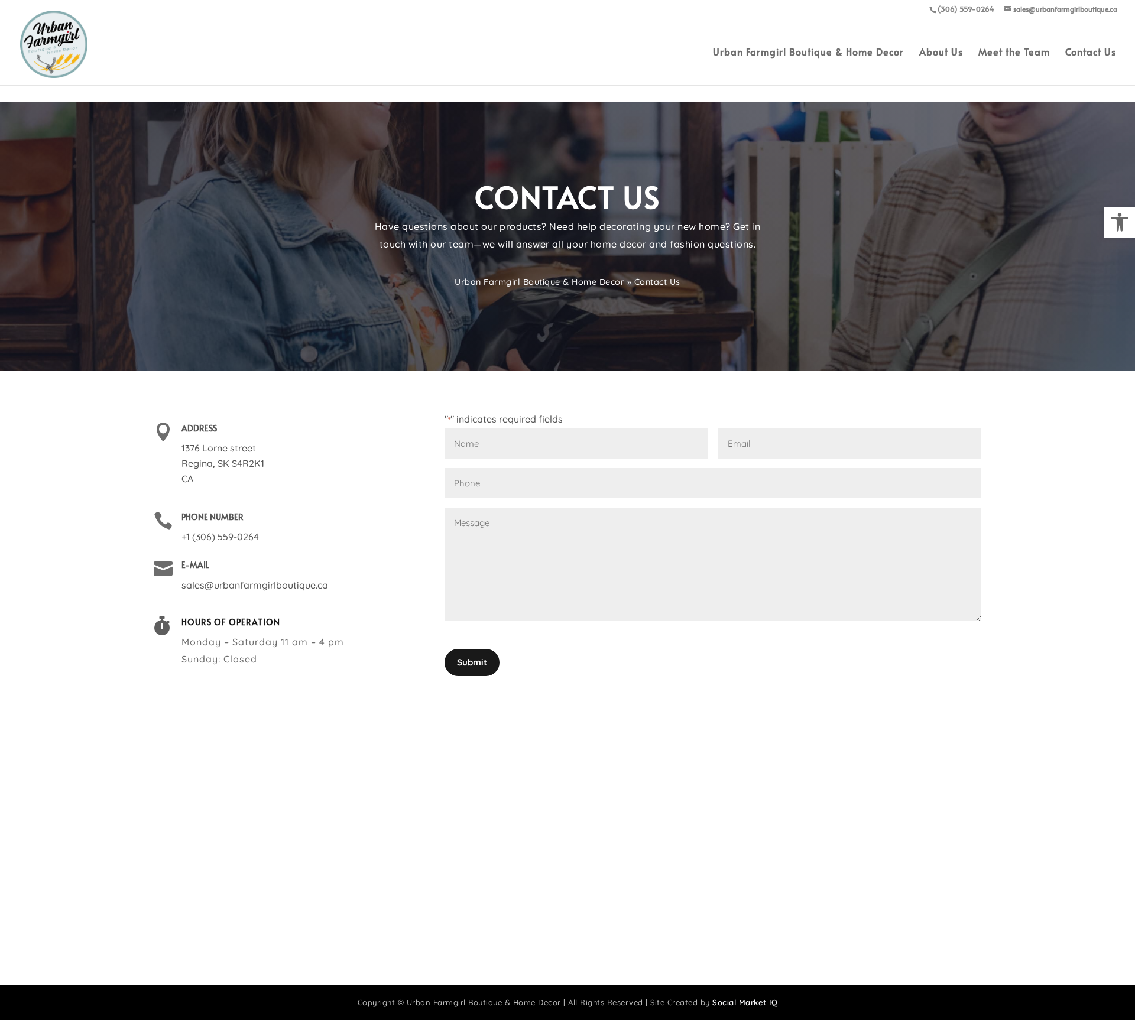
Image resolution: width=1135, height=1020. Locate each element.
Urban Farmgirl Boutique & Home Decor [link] (808, 52)
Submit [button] (472, 662)
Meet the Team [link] (1014, 52)
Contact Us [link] (1090, 52)
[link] (1119, 222)
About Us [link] (941, 52)
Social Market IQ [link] (744, 1002)
